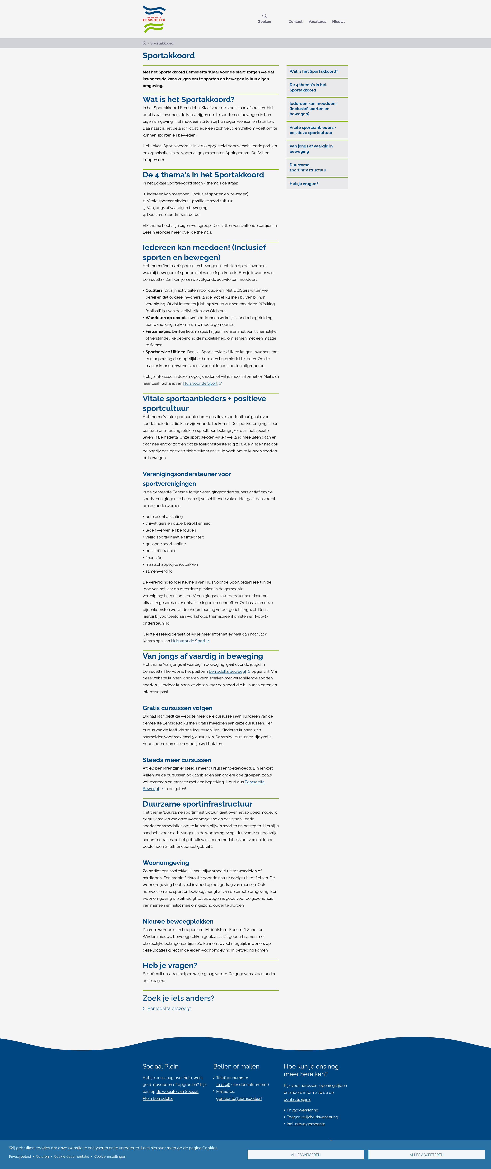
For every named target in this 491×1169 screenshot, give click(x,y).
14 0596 (223, 1084)
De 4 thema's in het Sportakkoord (308, 87)
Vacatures (317, 21)
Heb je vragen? (304, 183)
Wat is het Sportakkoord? (314, 71)
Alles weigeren (306, 1155)
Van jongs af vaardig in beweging (311, 149)
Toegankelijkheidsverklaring (312, 1117)
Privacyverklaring (302, 1110)
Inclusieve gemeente (306, 1123)
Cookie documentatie (71, 1156)
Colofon (42, 1156)
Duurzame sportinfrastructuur (308, 167)
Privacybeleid (20, 1156)
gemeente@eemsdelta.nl (239, 1098)
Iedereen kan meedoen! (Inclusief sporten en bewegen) (313, 108)
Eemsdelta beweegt (169, 1008)
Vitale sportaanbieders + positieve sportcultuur (313, 130)
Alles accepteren (427, 1155)
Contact (295, 21)
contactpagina (297, 1099)
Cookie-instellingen (110, 1156)
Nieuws (338, 21)
